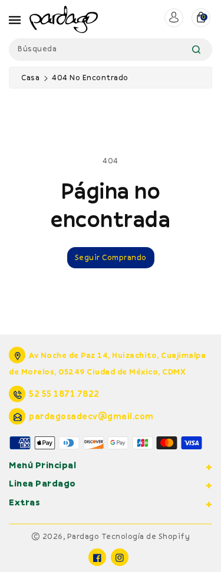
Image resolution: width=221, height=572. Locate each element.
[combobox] (110, 49)
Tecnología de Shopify (145, 536)
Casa (30, 77)
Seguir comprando (111, 257)
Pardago (83, 536)
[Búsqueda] (196, 49)
